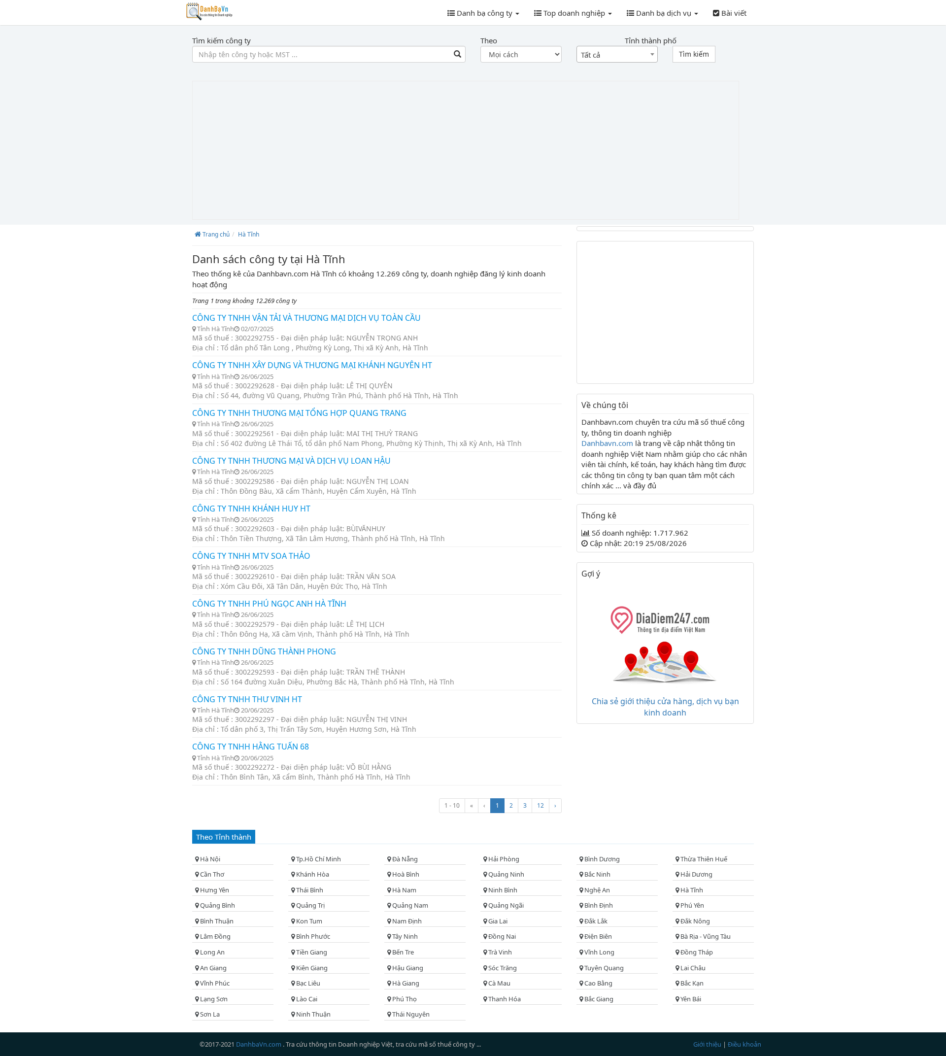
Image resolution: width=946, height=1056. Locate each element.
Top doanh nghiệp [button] (574, 13)
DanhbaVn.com (259, 1044)
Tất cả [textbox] (590, 55)
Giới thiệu (708, 1044)
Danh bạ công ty (484, 13)
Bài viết (732, 13)
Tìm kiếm (694, 54)
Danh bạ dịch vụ (663, 13)
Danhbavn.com (608, 443)
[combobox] (617, 54)
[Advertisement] (466, 150)
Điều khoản (744, 1044)
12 (540, 805)
